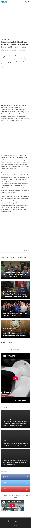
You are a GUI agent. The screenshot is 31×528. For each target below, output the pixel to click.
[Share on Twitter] (24, 251)
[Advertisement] (15, 20)
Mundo (4, 440)
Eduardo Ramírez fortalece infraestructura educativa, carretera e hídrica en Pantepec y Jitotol (15, 274)
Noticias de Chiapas (6, 39)
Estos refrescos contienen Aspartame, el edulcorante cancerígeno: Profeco (15, 444)
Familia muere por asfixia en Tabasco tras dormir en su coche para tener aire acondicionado (15, 463)
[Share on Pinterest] (27, 251)
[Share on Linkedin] (29, 251)
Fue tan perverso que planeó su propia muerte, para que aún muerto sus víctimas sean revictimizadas (15, 424)
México (4, 458)
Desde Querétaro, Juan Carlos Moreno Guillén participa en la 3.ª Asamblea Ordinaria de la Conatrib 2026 (15, 333)
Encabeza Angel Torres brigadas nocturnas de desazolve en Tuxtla (15, 295)
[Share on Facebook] (22, 251)
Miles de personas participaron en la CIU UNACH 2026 (15, 314)
